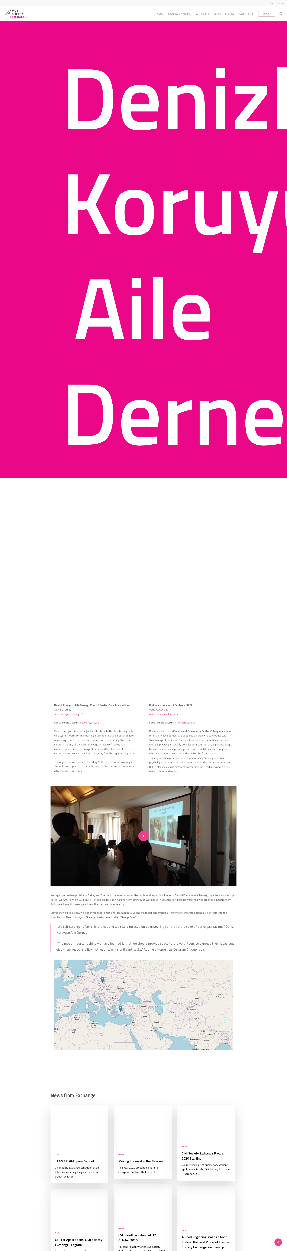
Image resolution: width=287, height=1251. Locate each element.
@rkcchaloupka (186, 723)
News (57, 1154)
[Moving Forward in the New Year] (143, 1142)
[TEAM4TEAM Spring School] (79, 1144)
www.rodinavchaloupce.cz (163, 714)
